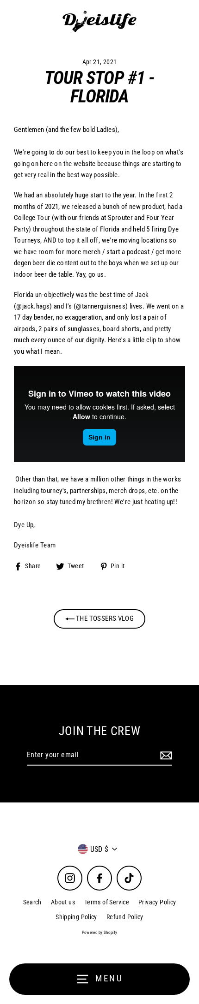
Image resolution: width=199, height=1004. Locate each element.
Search (32, 902)
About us (63, 902)
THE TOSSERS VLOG (104, 618)
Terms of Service (106, 902)
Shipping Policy (76, 917)
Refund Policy (124, 917)
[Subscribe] (164, 755)
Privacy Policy (157, 902)
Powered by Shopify (100, 932)
